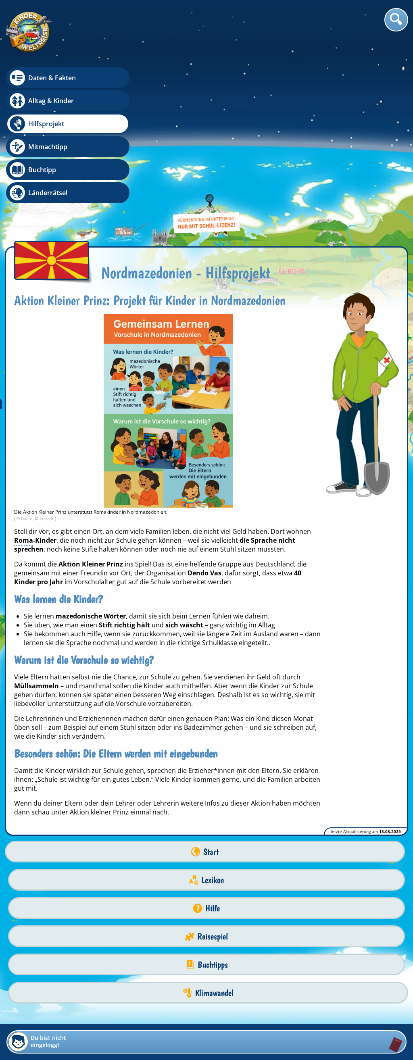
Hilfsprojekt (46, 123)
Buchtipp (42, 169)
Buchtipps (213, 964)
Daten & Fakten (52, 77)
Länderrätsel (47, 192)
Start (211, 851)
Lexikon (212, 880)
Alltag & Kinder (51, 100)
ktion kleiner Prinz (101, 812)
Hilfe (212, 908)
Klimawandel (214, 992)
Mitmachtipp (47, 146)
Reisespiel (212, 936)
